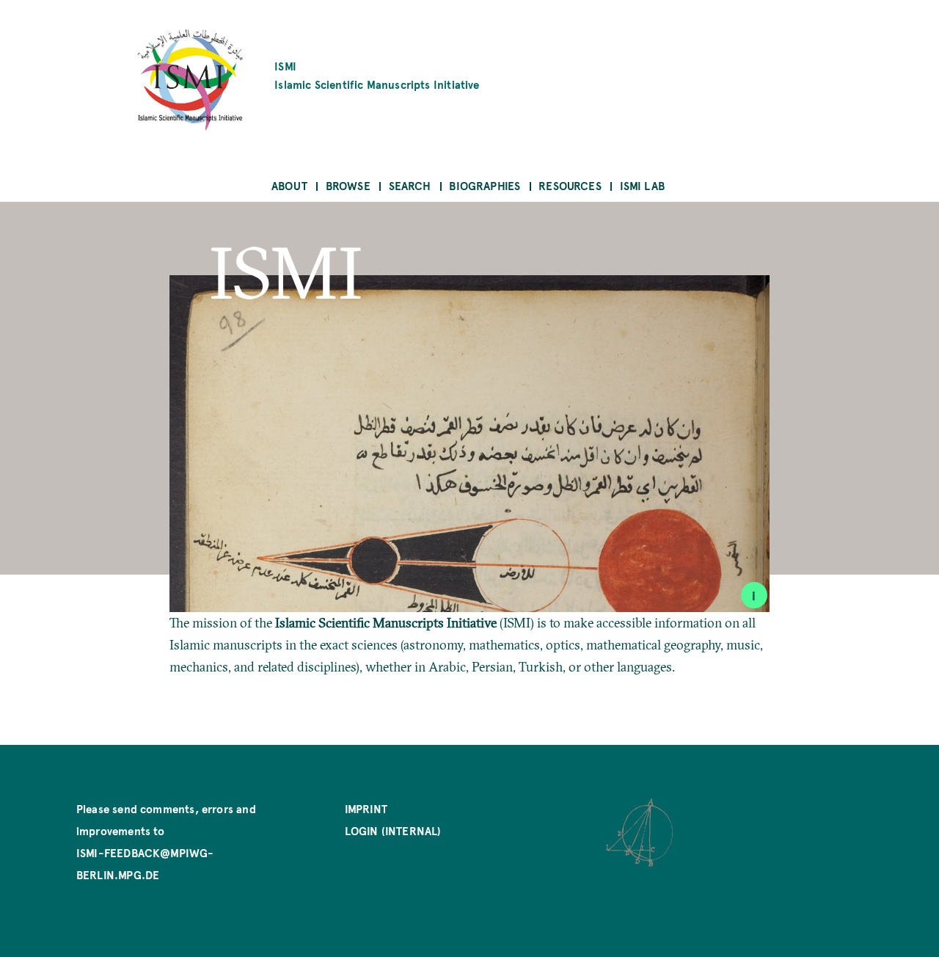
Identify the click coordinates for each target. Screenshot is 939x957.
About (289, 185)
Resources (570, 185)
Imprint (366, 808)
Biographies (484, 185)
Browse (348, 185)
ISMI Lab (642, 185)
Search (410, 185)
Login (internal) (393, 830)
